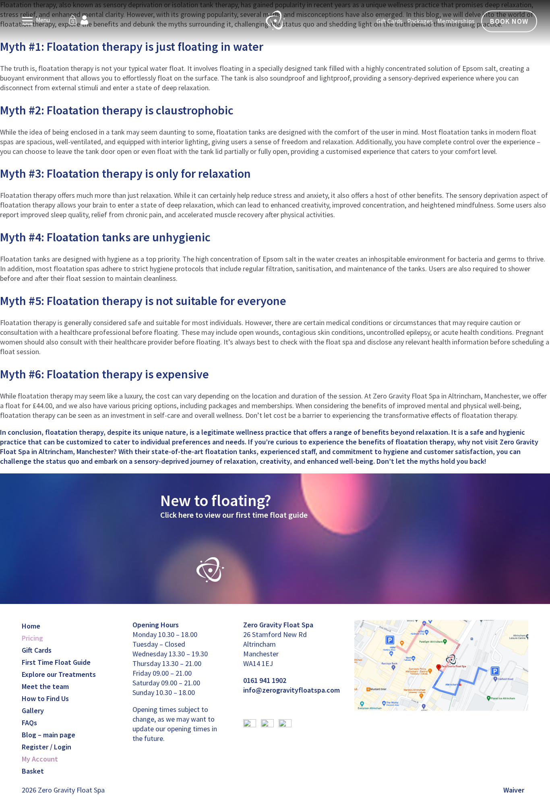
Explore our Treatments (59, 674)
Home (31, 626)
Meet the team (45, 686)
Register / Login (46, 746)
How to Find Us (45, 698)
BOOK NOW (509, 21)
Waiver (513, 790)
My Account (40, 759)
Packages (420, 21)
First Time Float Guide (56, 662)
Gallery (33, 710)
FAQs (29, 722)
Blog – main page (48, 734)
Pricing (32, 638)
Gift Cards (389, 21)
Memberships (456, 21)
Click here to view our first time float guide (234, 515)
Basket (33, 771)
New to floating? (215, 500)
